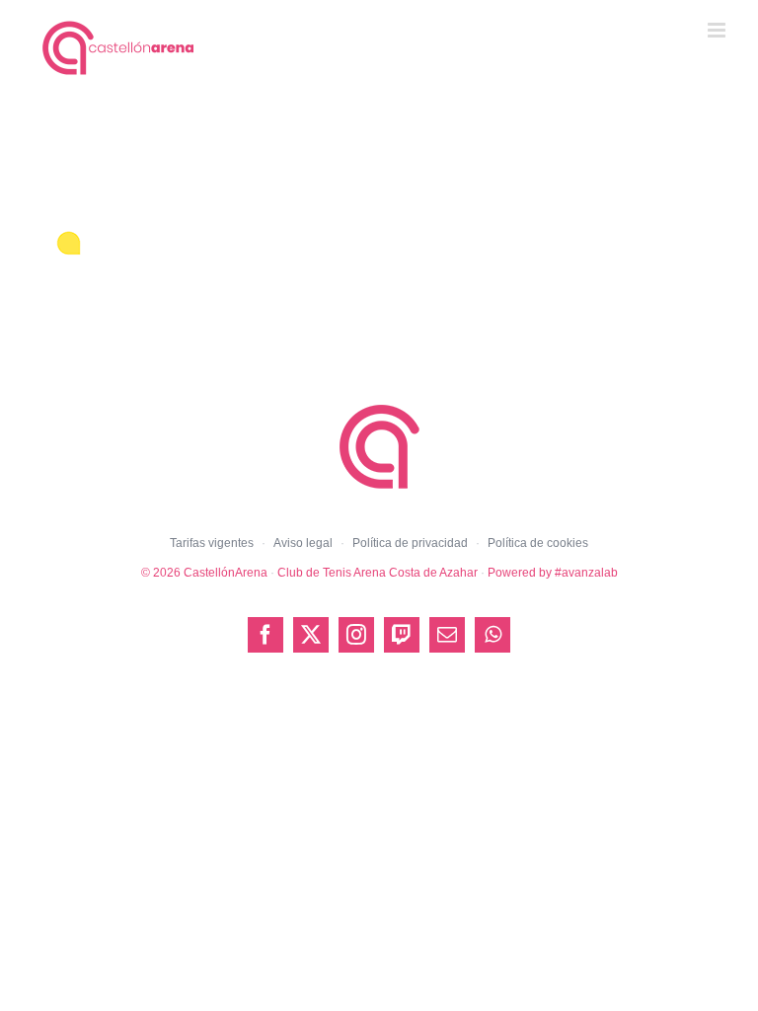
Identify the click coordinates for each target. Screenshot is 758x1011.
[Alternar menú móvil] (718, 30)
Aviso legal (303, 543)
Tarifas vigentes (212, 543)
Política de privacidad (410, 543)
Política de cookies (538, 543)
